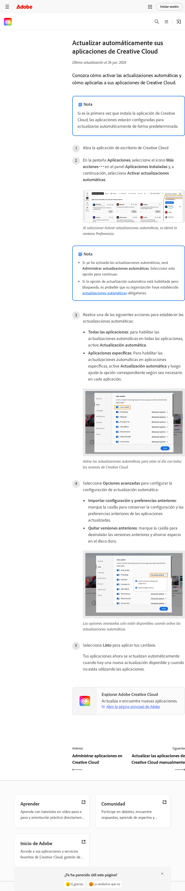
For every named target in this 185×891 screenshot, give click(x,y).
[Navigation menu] (7, 6)
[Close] (162, 873)
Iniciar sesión (169, 7)
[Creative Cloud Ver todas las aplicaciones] (178, 21)
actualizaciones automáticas (104, 293)
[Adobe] (24, 6)
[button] (150, 7)
